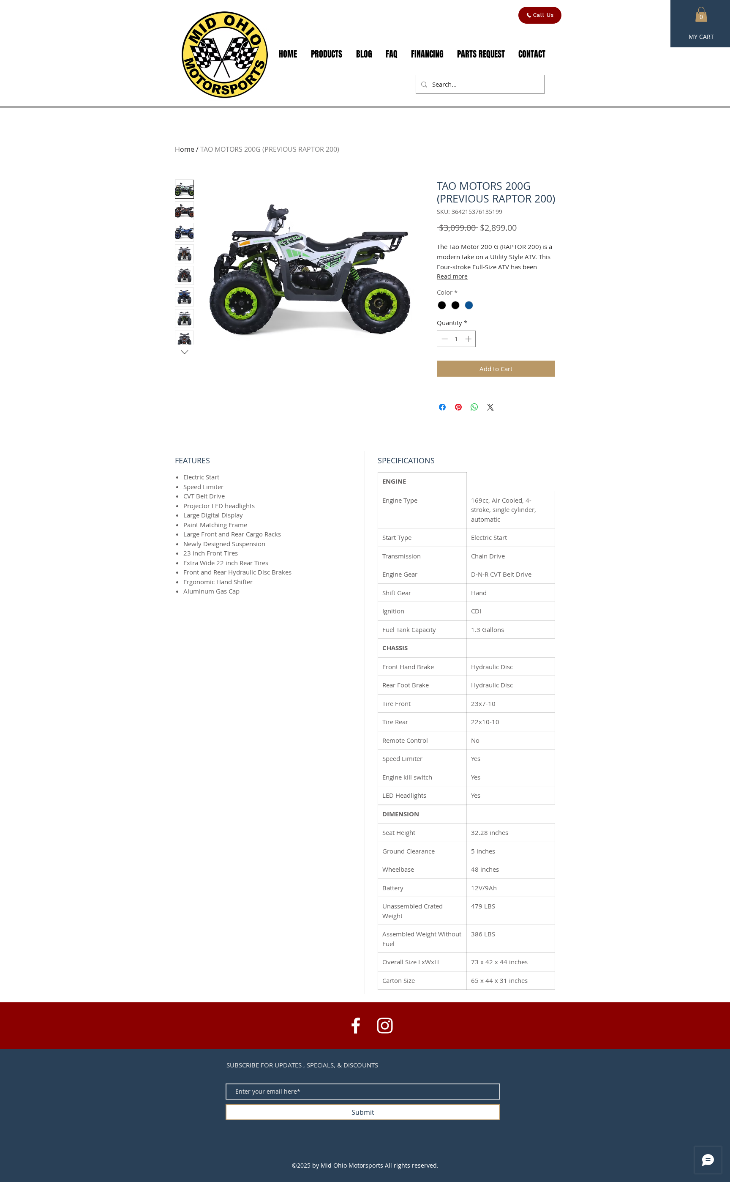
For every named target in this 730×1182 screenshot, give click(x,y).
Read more (452, 276)
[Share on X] (490, 407)
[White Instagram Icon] (384, 1025)
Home (184, 149)
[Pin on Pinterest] (458, 407)
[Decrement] (443, 339)
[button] (701, 14)
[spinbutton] (456, 339)
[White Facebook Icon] (355, 1025)
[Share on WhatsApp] (474, 407)
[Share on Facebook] (442, 407)
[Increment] (469, 339)
